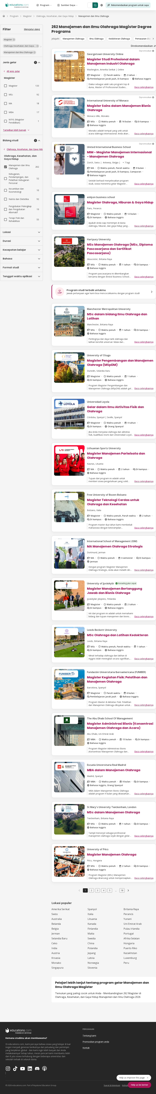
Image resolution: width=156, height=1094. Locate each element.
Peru (126, 962)
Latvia (91, 958)
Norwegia (93, 962)
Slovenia (92, 967)
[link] (93, 16)
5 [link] (109, 890)
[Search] (95, 5)
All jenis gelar (13, 71)
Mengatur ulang (32, 29)
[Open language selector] (101, 5)
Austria (55, 953)
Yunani (127, 919)
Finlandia (93, 928)
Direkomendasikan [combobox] (142, 46)
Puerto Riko (130, 948)
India (54, 948)
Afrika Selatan (132, 938)
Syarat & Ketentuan (112, 1085)
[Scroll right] (153, 38)
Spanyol (92, 909)
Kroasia (55, 958)
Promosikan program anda (96, 1041)
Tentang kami (89, 1035)
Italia (90, 914)
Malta (91, 933)
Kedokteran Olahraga (119, 38)
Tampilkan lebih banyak (14, 130)
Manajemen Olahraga (73, 38)
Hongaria (129, 943)
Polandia (93, 948)
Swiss (54, 914)
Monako (56, 962)
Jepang (92, 953)
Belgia (55, 928)
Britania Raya (131, 909)
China (91, 943)
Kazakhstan (130, 953)
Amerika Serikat (60, 909)
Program (44, 5)
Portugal (129, 933)
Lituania (92, 919)
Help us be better (139, 1084)
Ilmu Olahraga (96, 38)
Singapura (57, 967)
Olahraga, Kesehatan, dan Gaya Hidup (25, 149)
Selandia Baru (59, 938)
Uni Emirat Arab (133, 923)
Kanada (92, 923)
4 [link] (103, 890)
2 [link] (91, 890)
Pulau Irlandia (131, 928)
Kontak (86, 1047)
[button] (9, 39)
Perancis (128, 914)
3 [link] (97, 890)
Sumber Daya (68, 5)
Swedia (92, 938)
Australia (56, 919)
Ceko (54, 943)
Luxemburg (130, 958)
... (116, 890)
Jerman (55, 933)
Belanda (56, 923)
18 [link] (122, 890)
